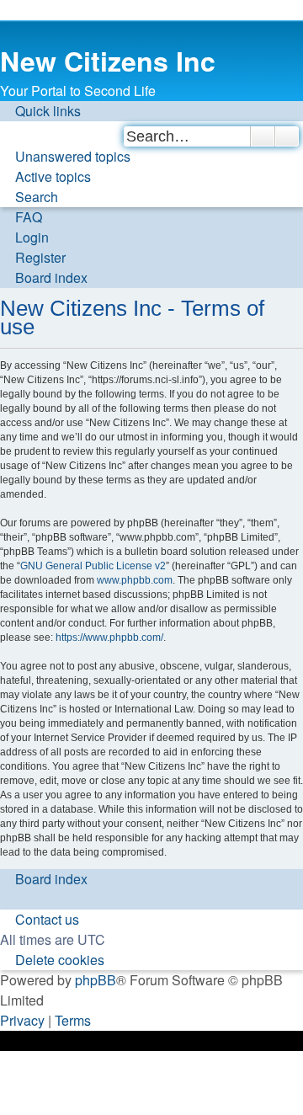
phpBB (95, 980)
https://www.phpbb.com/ (109, 637)
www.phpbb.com (135, 580)
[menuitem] (65, 157)
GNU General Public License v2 (93, 566)
